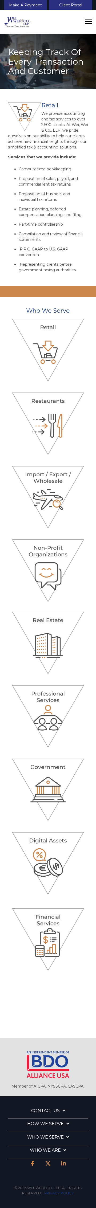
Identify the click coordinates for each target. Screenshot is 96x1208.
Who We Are (45, 1150)
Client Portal (70, 5)
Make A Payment (25, 5)
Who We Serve (45, 1137)
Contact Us (45, 1110)
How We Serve (45, 1123)
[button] (88, 21)
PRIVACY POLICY (59, 1193)
